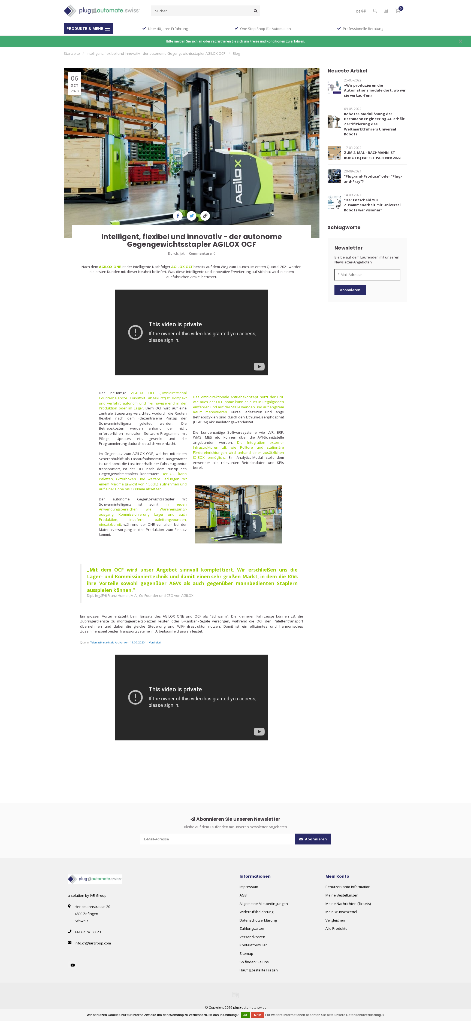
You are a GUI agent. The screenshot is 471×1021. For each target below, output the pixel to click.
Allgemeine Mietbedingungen (264, 903)
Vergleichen (335, 920)
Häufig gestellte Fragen (259, 970)
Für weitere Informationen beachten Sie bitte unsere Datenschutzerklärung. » (324, 1015)
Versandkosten (252, 936)
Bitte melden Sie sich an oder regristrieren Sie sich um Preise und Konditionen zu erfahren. (235, 41)
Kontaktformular (253, 945)
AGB (243, 895)
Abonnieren (350, 289)
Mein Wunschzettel (341, 911)
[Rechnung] (235, 995)
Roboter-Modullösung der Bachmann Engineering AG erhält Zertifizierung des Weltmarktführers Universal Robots (374, 123)
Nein (257, 1015)
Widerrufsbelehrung (256, 911)
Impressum (249, 886)
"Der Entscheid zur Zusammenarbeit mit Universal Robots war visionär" (372, 204)
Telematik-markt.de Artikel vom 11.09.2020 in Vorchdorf (125, 642)
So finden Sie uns (254, 961)
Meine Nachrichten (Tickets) (348, 903)
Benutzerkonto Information (347, 886)
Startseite (72, 53)
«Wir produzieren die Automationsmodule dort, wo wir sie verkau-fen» (375, 90)
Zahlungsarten (252, 928)
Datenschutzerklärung (258, 920)
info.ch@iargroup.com (93, 943)
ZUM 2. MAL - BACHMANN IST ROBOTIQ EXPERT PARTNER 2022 (372, 155)
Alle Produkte (336, 928)
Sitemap (246, 953)
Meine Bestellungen (341, 895)
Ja (245, 1015)
